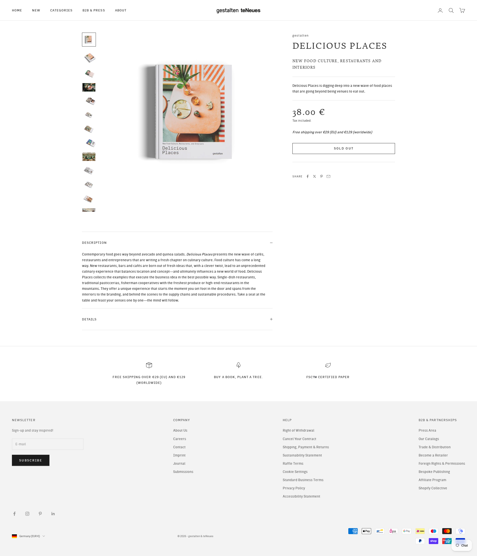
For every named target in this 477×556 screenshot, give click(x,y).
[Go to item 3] (89, 73)
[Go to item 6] (89, 115)
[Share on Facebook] (308, 176)
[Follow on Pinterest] (40, 513)
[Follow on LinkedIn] (53, 513)
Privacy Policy (294, 488)
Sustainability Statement (302, 455)
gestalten (300, 35)
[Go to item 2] (89, 57)
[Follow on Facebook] (14, 513)
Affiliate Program (432, 480)
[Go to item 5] (89, 101)
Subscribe (30, 460)
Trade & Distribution (435, 447)
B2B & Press (93, 10)
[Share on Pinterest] (321, 176)
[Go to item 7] (89, 129)
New (36, 10)
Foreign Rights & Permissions (442, 463)
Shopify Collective (433, 488)
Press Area (427, 430)
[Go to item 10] (89, 170)
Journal (179, 463)
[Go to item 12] (89, 198)
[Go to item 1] (89, 40)
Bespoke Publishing (434, 472)
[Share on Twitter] (315, 176)
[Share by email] (328, 176)
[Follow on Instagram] (27, 513)
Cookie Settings (295, 472)
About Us (180, 430)
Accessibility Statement (301, 496)
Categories (61, 10)
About (120, 10)
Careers (179, 439)
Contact (179, 447)
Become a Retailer (433, 455)
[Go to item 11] (89, 184)
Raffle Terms (293, 463)
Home (17, 10)
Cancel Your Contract (299, 439)
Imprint (179, 455)
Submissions (183, 472)
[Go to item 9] (89, 156)
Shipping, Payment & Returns (306, 447)
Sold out (344, 148)
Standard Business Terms (303, 480)
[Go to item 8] (89, 143)
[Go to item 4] (89, 87)
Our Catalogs (429, 439)
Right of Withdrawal (298, 430)
